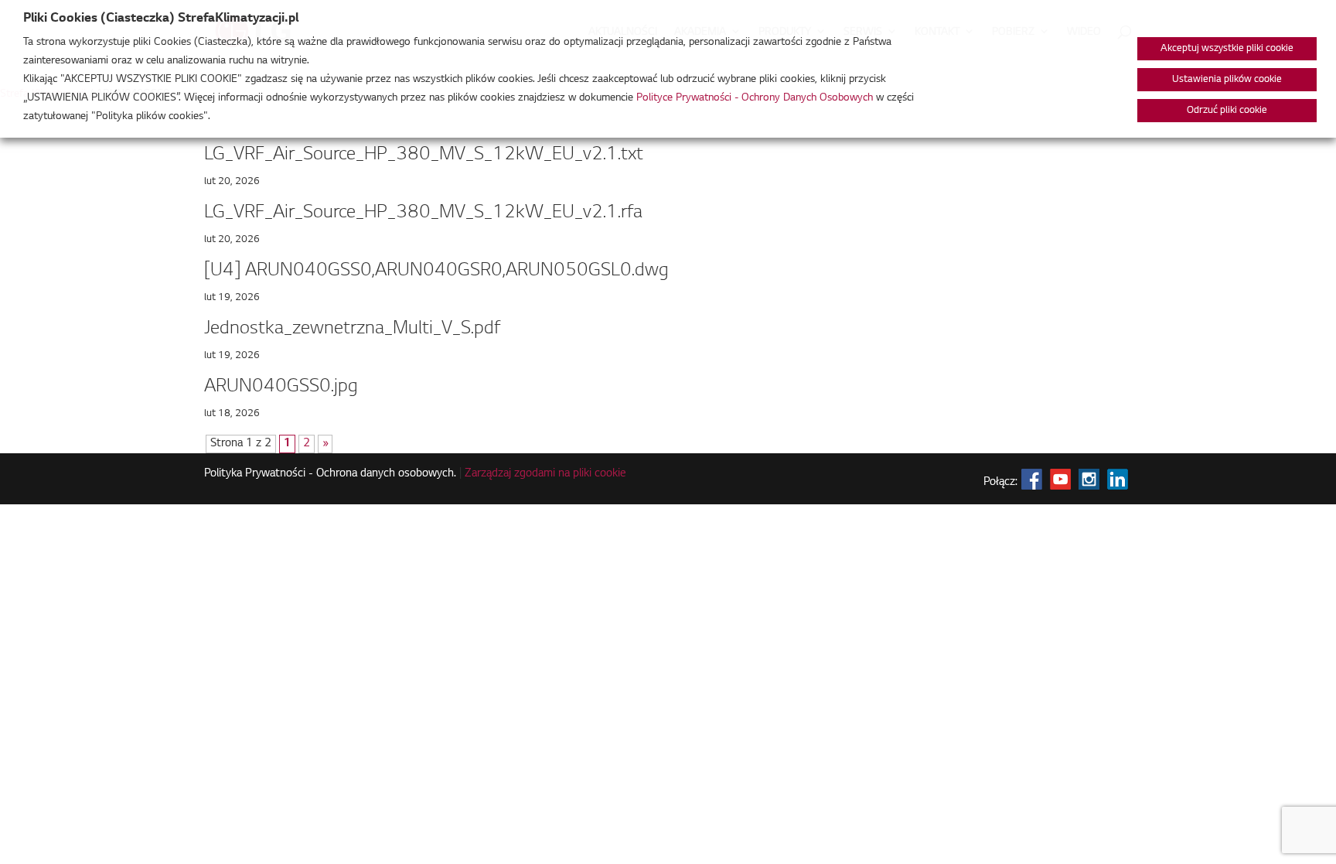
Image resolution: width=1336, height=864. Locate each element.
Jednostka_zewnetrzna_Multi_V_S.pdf (352, 329)
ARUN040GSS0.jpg (281, 387)
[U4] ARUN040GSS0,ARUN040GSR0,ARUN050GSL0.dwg (436, 271)
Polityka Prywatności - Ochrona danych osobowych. (330, 474)
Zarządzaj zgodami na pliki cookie (545, 474)
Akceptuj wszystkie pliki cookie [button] (1226, 48)
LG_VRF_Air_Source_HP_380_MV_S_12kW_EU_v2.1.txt (423, 155)
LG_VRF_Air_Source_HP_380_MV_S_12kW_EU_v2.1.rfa (423, 213)
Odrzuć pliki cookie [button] (1227, 110)
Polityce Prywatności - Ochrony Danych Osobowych (754, 98)
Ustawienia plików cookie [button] (1227, 79)
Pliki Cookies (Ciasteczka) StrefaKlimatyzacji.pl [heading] (160, 19)
